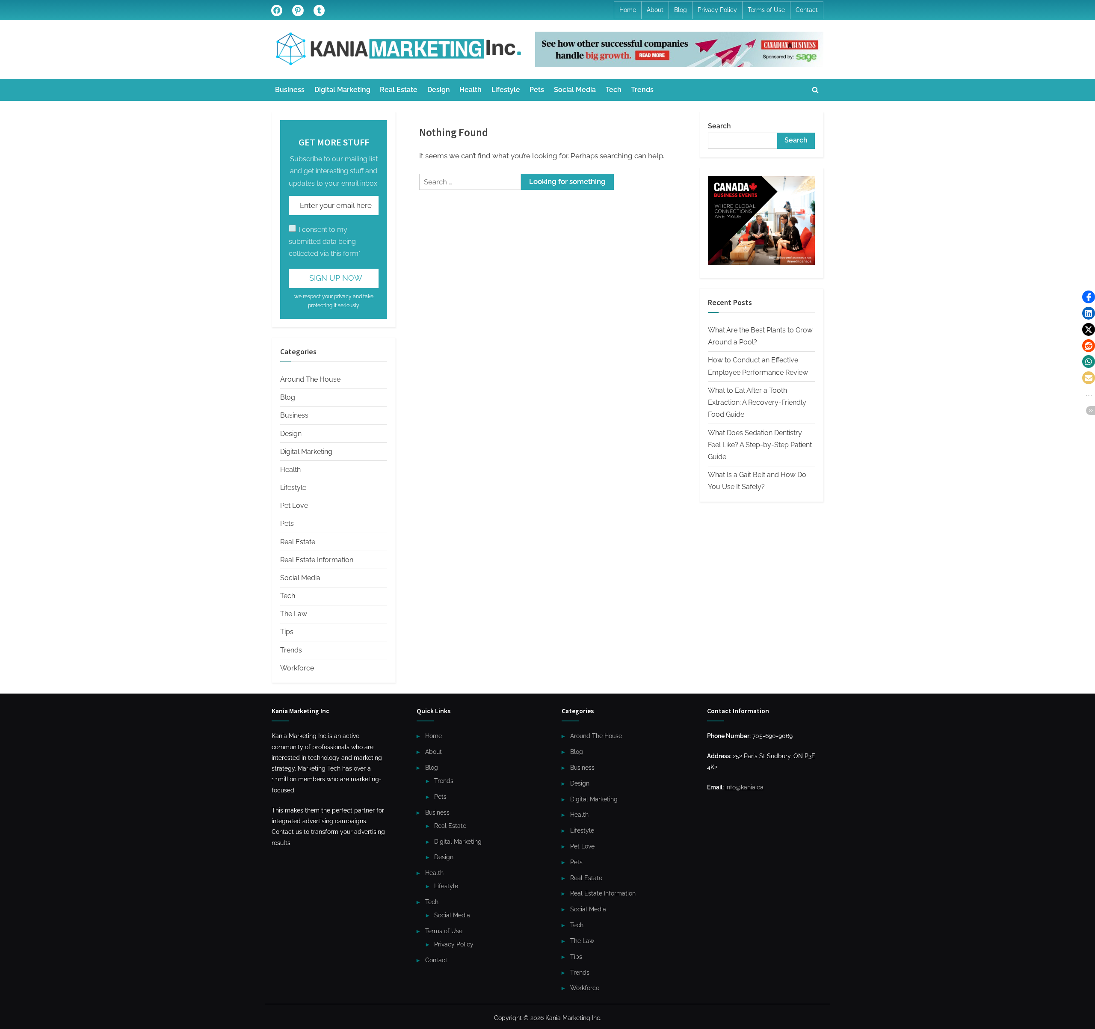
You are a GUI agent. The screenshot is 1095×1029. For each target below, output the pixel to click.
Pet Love (294, 505)
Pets (537, 90)
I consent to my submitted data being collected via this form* (325, 241)
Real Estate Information (316, 560)
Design (438, 90)
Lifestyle (505, 90)
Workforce (297, 668)
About (655, 9)
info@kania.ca (744, 787)
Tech (613, 90)
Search (719, 126)
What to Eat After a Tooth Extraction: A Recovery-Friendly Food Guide (757, 402)
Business (290, 90)
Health (470, 90)
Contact (807, 9)
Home (627, 9)
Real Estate (398, 90)
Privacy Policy (717, 9)
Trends (642, 90)
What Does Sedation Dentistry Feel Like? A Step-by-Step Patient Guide (760, 445)
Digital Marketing (342, 90)
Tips (286, 632)
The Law (293, 614)
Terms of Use (766, 9)
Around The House (310, 379)
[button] (1088, 297)
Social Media (575, 90)
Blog (680, 9)
